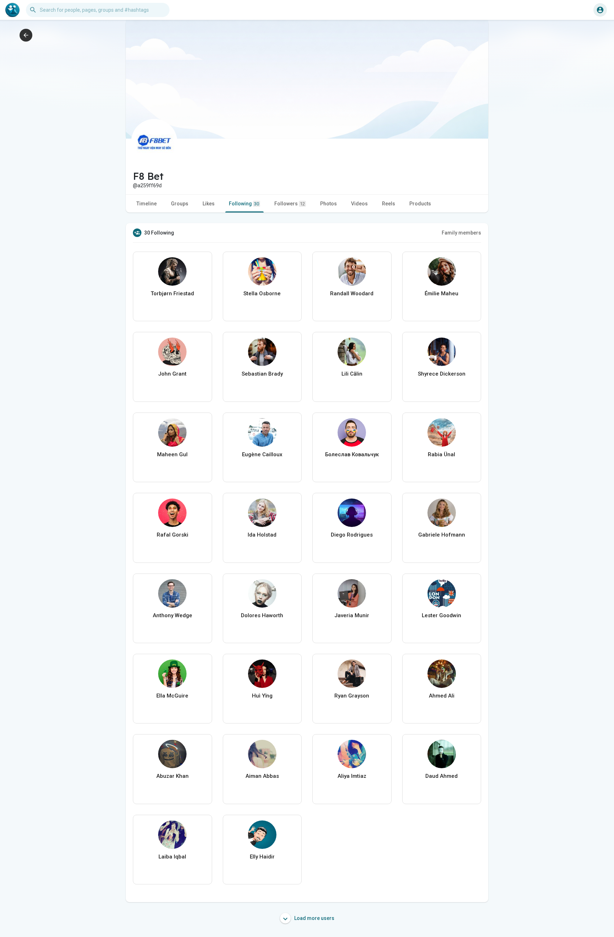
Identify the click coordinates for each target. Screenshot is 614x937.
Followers (289, 203)
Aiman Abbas (262, 776)
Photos (328, 203)
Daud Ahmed (441, 776)
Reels (388, 203)
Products (420, 203)
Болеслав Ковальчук (352, 454)
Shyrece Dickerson (441, 374)
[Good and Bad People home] (12, 10)
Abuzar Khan (172, 776)
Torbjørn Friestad (172, 293)
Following (244, 203)
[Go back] (26, 35)
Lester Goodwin (441, 615)
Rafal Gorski (172, 535)
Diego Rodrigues (352, 535)
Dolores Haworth (262, 615)
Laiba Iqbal (172, 856)
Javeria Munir (351, 615)
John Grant (172, 374)
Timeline (146, 203)
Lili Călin (351, 374)
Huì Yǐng (262, 696)
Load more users (313, 918)
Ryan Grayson (351, 696)
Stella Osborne (262, 293)
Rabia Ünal (441, 454)
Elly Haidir (262, 856)
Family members (461, 233)
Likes (209, 203)
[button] (600, 10)
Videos (359, 203)
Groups (179, 203)
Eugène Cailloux (262, 454)
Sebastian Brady (262, 374)
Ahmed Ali (441, 696)
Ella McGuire (172, 696)
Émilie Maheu (441, 293)
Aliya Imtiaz (352, 776)
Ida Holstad (262, 535)
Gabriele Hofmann (441, 535)
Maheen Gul (172, 454)
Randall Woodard (351, 293)
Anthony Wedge (172, 615)
